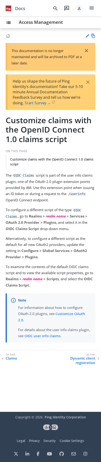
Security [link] (49, 440)
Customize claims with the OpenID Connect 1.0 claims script (51, 161)
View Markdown (93, 36)
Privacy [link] (34, 440)
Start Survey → (38, 102)
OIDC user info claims (42, 335)
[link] (8, 8)
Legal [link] (21, 440)
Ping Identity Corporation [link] (65, 417)
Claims (11, 358)
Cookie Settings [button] (72, 440)
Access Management (41, 22)
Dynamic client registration (82, 360)
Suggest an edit (87, 36)
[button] (79, 8)
